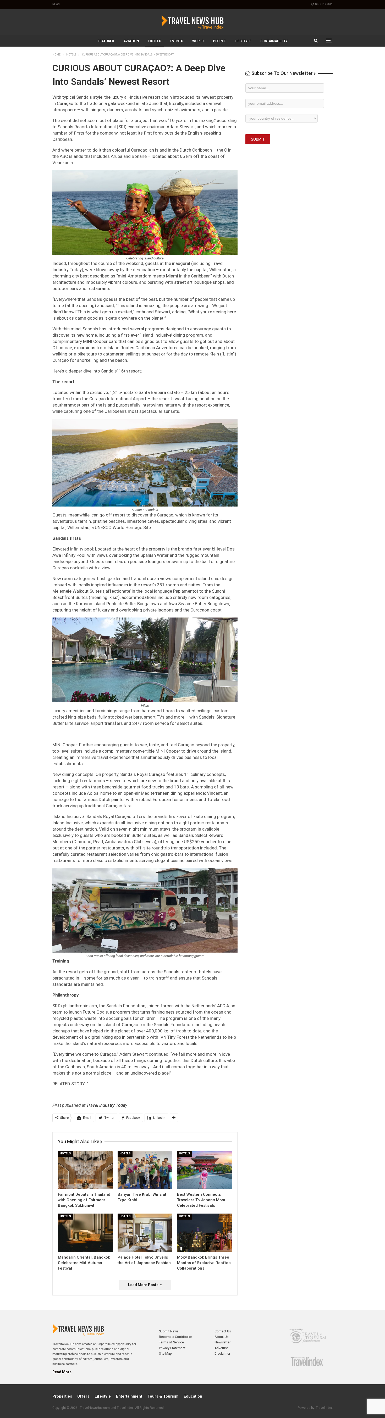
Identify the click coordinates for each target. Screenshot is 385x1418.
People (219, 41)
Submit (258, 139)
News (56, 4)
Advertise (221, 1348)
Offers (83, 1396)
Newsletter (222, 1342)
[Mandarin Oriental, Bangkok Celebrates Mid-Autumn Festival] (85, 1233)
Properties (62, 1396)
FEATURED (106, 41)
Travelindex (324, 1408)
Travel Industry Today (106, 1105)
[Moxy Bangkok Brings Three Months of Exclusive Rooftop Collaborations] (204, 1233)
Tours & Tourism (162, 1396)
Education (193, 1396)
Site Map (165, 1353)
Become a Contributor (175, 1337)
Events (176, 41)
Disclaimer (222, 1353)
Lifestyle (243, 41)
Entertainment (129, 1396)
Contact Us (222, 1331)
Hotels (154, 41)
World (198, 41)
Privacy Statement (172, 1348)
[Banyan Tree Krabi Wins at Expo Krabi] (145, 1170)
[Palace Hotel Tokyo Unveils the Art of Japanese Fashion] (145, 1233)
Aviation (131, 41)
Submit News (169, 1331)
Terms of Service (171, 1342)
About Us (221, 1337)
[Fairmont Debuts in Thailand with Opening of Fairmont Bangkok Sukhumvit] (85, 1170)
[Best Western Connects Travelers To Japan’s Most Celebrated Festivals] (204, 1170)
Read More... (63, 1372)
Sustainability (274, 41)
